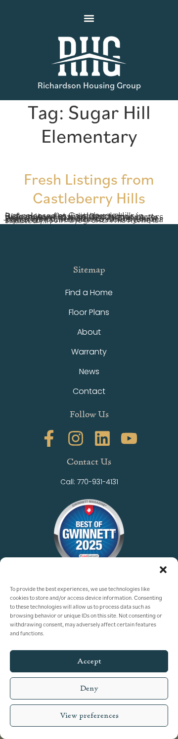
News (89, 371)
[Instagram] (75, 438)
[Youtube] (129, 438)
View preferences (89, 715)
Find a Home (89, 292)
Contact (89, 391)
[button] (163, 570)
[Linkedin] (102, 438)
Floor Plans (89, 312)
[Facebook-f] (49, 438)
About (89, 332)
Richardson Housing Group (89, 84)
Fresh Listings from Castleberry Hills (89, 187)
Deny (89, 688)
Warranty (89, 351)
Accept (89, 661)
